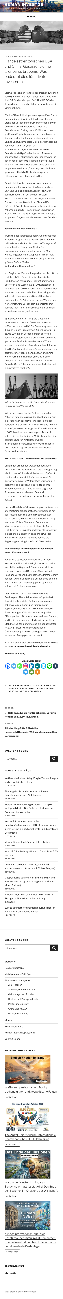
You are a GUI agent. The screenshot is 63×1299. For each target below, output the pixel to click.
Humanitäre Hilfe (14, 1026)
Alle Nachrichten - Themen (26, 686)
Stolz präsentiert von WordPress (20, 1291)
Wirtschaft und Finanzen (25, 691)
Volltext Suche (12, 1039)
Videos (8, 1020)
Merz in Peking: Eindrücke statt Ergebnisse (27, 842)
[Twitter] (13, 666)
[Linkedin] (31, 666)
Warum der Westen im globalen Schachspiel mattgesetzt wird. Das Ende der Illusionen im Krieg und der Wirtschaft (29, 808)
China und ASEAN (18, 1008)
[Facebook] (7, 666)
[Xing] (37, 666)
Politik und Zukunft (42, 688)
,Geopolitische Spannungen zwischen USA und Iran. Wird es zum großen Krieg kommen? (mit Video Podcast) (30, 881)
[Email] (31, 672)
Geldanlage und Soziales (21, 994)
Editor (28, 57)
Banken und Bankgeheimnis (23, 999)
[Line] (49, 666)
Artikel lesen (12, 1097)
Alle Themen (15, 985)
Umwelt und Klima (18, 1013)
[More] (37, 672)
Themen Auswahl (14, 1265)
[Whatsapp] (19, 666)
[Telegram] (25, 672)
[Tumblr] (55, 666)
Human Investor (24, 4)
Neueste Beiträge (14, 968)
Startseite (10, 961)
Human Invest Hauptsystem (20, 1032)
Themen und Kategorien (18, 980)
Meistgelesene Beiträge (18, 974)
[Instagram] (25, 666)
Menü (33, 16)
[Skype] (43, 666)
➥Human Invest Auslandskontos (32, 646)
